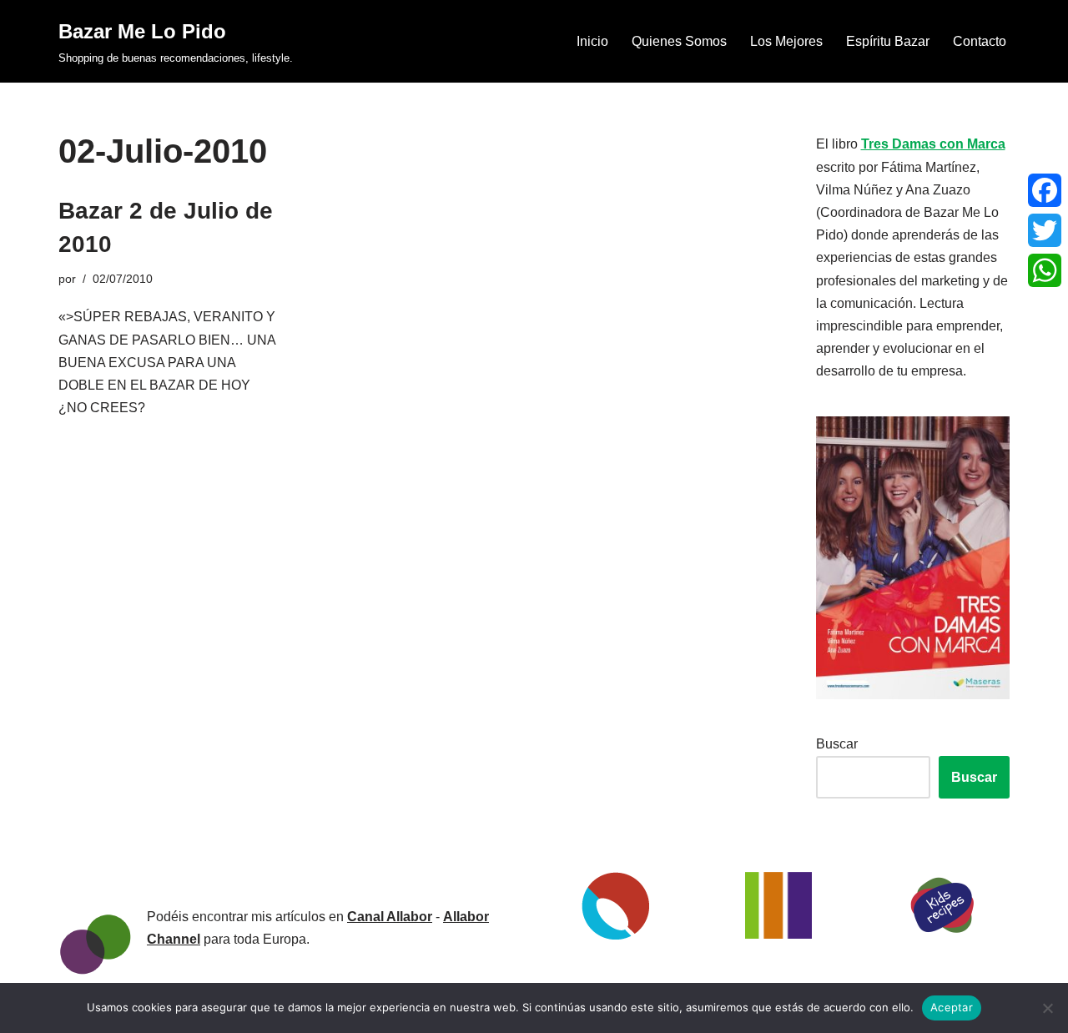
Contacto (979, 41)
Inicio (592, 41)
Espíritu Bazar (887, 41)
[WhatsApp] (1045, 270)
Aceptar (951, 1007)
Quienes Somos (679, 41)
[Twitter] (1045, 230)
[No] (1047, 1008)
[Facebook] (1045, 190)
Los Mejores (786, 41)
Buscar (837, 744)
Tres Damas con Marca (933, 144)
